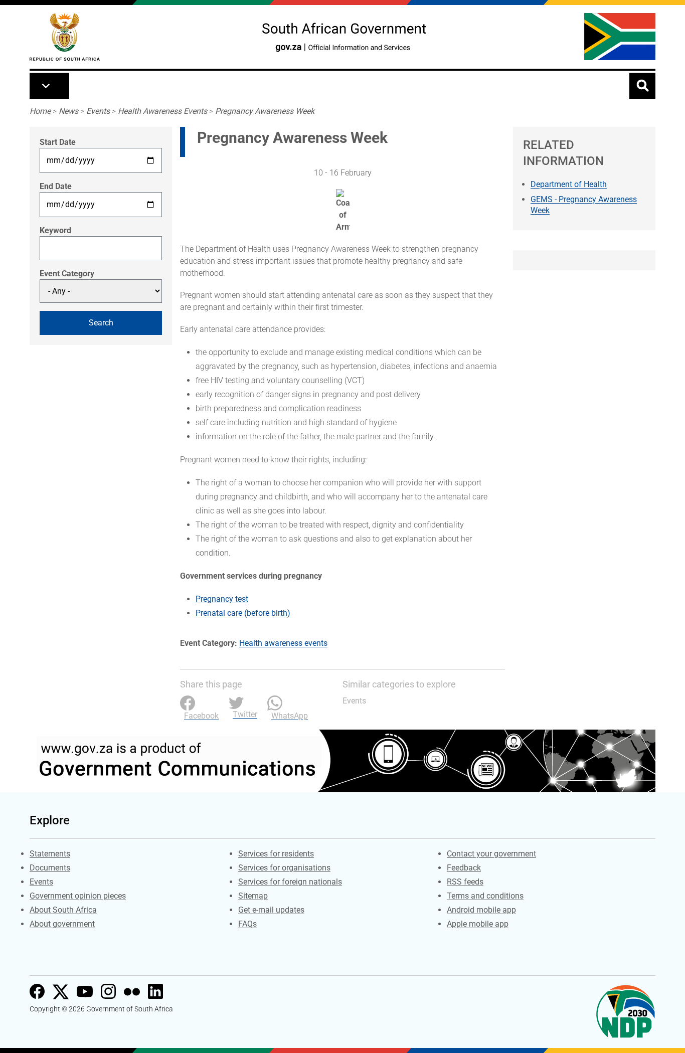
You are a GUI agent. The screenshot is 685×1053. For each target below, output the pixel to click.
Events (98, 111)
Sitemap (253, 896)
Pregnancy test (222, 599)
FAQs (247, 924)
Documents (50, 867)
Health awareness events (283, 643)
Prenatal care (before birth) (243, 613)
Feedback (464, 867)
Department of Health (569, 184)
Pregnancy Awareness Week (264, 111)
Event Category (67, 273)
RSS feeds (465, 882)
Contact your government (491, 853)
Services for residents (276, 853)
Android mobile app (481, 910)
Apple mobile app (477, 924)
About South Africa (63, 910)
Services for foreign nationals (290, 882)
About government (62, 924)
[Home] (65, 37)
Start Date (58, 142)
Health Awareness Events (162, 111)
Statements (50, 853)
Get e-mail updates (271, 910)
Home (40, 111)
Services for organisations (284, 867)
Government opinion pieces (78, 896)
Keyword (55, 230)
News (68, 111)
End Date (56, 186)
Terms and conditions (485, 896)
